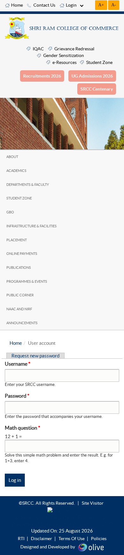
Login (71, 5)
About (12, 157)
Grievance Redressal (74, 48)
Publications (18, 267)
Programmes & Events (26, 281)
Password (17, 396)
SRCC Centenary (96, 88)
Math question (22, 428)
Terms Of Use (72, 538)
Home (17, 5)
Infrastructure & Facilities (31, 226)
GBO (10, 212)
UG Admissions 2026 (92, 76)
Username (17, 364)
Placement (16, 240)
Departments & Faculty (27, 184)
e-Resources (64, 62)
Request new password (35, 355)
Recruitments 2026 (42, 76)
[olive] (91, 546)
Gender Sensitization (63, 55)
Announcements (22, 323)
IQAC (38, 48)
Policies (99, 538)
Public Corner (20, 295)
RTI (21, 538)
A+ (101, 5)
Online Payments (21, 253)
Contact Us (44, 5)
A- (113, 5)
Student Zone (99, 62)
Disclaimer (41, 538)
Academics (16, 171)
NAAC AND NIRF (19, 309)
